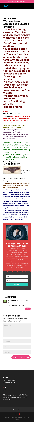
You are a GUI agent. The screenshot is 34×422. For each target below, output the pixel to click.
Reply (27, 309)
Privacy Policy (15, 397)
